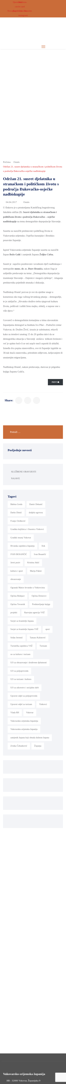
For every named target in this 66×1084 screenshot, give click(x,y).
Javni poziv (15, 562)
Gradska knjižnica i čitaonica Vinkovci (27, 529)
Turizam (43, 646)
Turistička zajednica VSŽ (21, 646)
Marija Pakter (36, 571)
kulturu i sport (16, 571)
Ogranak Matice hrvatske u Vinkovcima (27, 587)
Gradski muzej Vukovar (20, 537)
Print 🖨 (55, 382)
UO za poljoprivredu (19, 671)
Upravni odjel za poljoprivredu (23, 696)
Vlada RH (14, 712)
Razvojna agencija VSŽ (34, 612)
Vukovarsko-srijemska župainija (24, 721)
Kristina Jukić (33, 562)
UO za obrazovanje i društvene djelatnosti (28, 662)
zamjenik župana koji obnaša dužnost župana (29, 737)
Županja (37, 746)
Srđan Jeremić (16, 637)
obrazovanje (15, 579)
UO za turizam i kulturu (20, 679)
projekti (13, 612)
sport (47, 629)
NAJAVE (15, 478)
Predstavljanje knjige (41, 604)
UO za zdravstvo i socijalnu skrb (24, 687)
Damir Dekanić (36, 504)
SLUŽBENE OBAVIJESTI (23, 471)
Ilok (43, 546)
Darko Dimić (16, 512)
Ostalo (17, 162)
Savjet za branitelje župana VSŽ (24, 629)
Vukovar (29, 712)
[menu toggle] (43, 46)
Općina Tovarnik (17, 604)
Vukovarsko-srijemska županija (23, 729)
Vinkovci (43, 704)
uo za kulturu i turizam (20, 654)
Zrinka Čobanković (18, 746)
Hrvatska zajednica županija (22, 546)
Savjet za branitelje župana (22, 621)
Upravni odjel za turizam (21, 704)
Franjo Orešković (17, 521)
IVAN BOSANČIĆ (18, 554)
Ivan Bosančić (40, 554)
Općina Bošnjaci (17, 596)
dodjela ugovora (36, 512)
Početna (7, 162)
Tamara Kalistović (38, 637)
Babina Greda (16, 504)
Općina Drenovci (39, 596)
